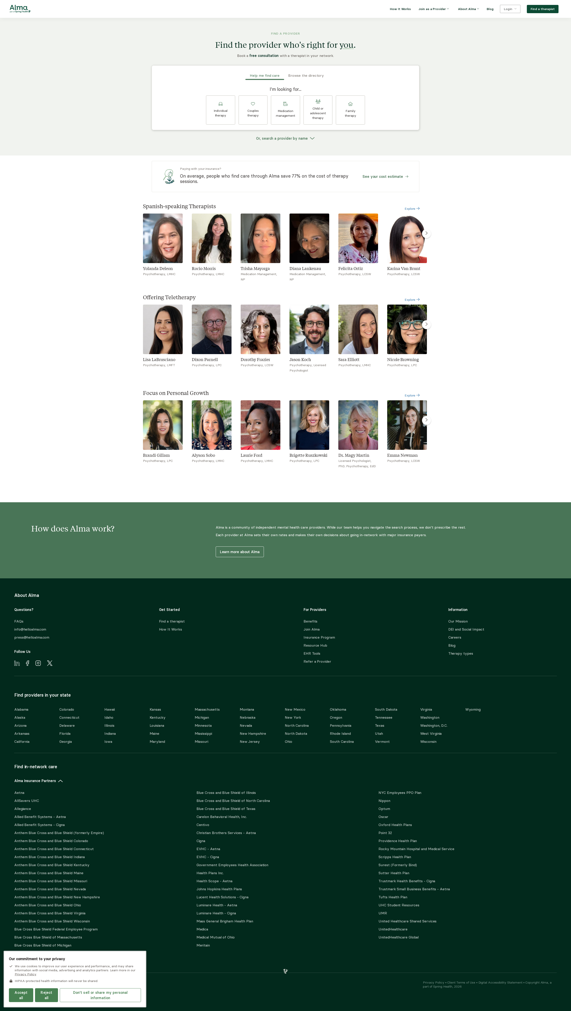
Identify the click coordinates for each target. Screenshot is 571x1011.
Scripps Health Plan (395, 857)
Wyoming (473, 709)
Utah (379, 733)
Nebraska (247, 717)
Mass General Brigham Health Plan (225, 921)
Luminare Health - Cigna (216, 913)
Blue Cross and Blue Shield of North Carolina (233, 800)
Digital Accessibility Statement (500, 982)
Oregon (336, 717)
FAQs (18, 621)
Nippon (384, 800)
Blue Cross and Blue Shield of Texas (226, 808)
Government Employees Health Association (233, 865)
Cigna (201, 841)
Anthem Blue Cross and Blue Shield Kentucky (51, 865)
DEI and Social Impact (466, 629)
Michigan (202, 717)
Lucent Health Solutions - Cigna (222, 897)
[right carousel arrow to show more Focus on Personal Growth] (426, 420)
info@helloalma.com (30, 629)
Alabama (21, 709)
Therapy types (460, 653)
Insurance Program (319, 637)
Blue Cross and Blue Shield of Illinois (226, 792)
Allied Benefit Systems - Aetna (40, 816)
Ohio (288, 741)
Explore (410, 209)
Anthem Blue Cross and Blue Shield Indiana (49, 857)
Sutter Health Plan (394, 873)
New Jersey (250, 741)
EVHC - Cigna (208, 857)
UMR (383, 913)
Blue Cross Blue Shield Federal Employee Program (56, 929)
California (21, 741)
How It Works (170, 629)
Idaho (108, 717)
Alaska (19, 717)
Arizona (20, 725)
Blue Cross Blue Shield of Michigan (42, 945)
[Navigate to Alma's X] (49, 663)
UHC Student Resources (399, 905)
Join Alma (312, 629)
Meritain (203, 945)
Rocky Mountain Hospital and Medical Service (416, 849)
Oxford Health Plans (395, 824)
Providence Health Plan (398, 841)
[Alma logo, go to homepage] (20, 9)
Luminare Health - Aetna (217, 905)
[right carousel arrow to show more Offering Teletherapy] (426, 324)
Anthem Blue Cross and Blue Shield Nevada (50, 889)
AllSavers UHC (26, 800)
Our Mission (458, 621)
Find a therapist (172, 621)
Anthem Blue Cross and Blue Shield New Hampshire (57, 897)
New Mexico (295, 709)
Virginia (426, 709)
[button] (220, 110)
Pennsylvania (340, 725)
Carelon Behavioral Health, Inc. (222, 816)
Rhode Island (340, 733)
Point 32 (385, 832)
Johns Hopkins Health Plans (219, 889)
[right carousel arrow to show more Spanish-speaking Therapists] (426, 233)
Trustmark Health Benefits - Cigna (407, 881)
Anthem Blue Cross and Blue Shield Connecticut (54, 849)
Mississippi (203, 733)
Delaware (66, 725)
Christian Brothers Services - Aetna (226, 832)
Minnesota (203, 725)
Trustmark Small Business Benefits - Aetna (414, 889)
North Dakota (296, 733)
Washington (429, 717)
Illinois (109, 725)
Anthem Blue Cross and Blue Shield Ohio (47, 905)
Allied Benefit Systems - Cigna (39, 824)
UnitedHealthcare (393, 929)
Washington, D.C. (434, 725)
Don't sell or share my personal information (100, 995)
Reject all (46, 995)
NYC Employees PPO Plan (400, 792)
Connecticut (69, 717)
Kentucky (158, 717)
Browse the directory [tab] (306, 75)
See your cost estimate (382, 176)
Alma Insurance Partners (35, 780)
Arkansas (21, 733)
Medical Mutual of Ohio (216, 937)
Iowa (108, 741)
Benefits (310, 621)
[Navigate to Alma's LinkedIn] (17, 663)
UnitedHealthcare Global (399, 937)
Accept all (20, 995)
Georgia (65, 741)
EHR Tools (312, 653)
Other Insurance (27, 959)
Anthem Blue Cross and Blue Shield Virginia (49, 913)
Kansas (155, 709)
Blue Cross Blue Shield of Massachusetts (48, 937)
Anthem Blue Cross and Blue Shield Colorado (51, 841)
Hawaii (109, 709)
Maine (154, 733)
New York (293, 717)
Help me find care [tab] (264, 75)
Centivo (203, 824)
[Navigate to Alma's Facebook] (27, 663)
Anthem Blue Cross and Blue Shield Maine (48, 873)
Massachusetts (207, 709)
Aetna (19, 792)
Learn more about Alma (240, 552)
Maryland (157, 741)
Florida (64, 733)
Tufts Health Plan (393, 897)
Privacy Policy (434, 982)
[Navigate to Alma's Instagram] (38, 663)
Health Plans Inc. (210, 873)
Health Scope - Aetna (214, 881)
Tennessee (383, 717)
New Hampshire (253, 733)
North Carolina (297, 725)
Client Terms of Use (461, 982)
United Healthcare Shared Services (408, 921)
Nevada (246, 725)
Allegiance (22, 808)
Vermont (382, 741)
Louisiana (157, 725)
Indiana (110, 733)
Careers (454, 637)
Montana (247, 709)
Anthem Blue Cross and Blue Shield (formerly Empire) (59, 832)
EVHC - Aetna (208, 849)
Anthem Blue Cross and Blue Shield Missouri (50, 881)
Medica (202, 929)
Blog (452, 645)
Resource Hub (315, 645)
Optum (384, 808)
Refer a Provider (317, 661)
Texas (379, 725)
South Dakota (386, 709)
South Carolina (342, 741)
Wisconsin (428, 741)
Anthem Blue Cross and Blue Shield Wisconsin (52, 921)
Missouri (201, 741)
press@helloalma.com (31, 637)
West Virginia (431, 733)
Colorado (66, 709)
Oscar (383, 816)
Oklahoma (338, 709)
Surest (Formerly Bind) (398, 865)
